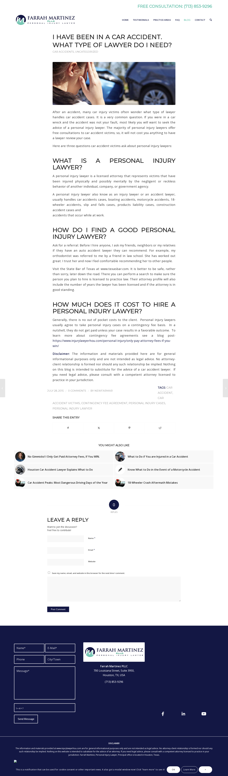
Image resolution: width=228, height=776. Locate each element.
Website (91, 561)
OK (173, 769)
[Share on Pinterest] (129, 428)
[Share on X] (99, 428)
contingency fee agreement (104, 403)
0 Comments (77, 390)
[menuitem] (125, 20)
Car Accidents (63, 51)
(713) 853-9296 (198, 6)
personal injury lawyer (72, 408)
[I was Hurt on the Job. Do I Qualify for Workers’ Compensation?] (225, 388)
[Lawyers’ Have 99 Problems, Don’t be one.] (2, 388)
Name (91, 538)
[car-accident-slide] (114, 83)
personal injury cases (147, 403)
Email (91, 549)
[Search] (210, 20)
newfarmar (103, 390)
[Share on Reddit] (160, 428)
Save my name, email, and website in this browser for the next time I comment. (88, 573)
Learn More (189, 769)
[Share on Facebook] (68, 428)
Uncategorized (86, 51)
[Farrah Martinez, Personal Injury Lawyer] (45, 20)
